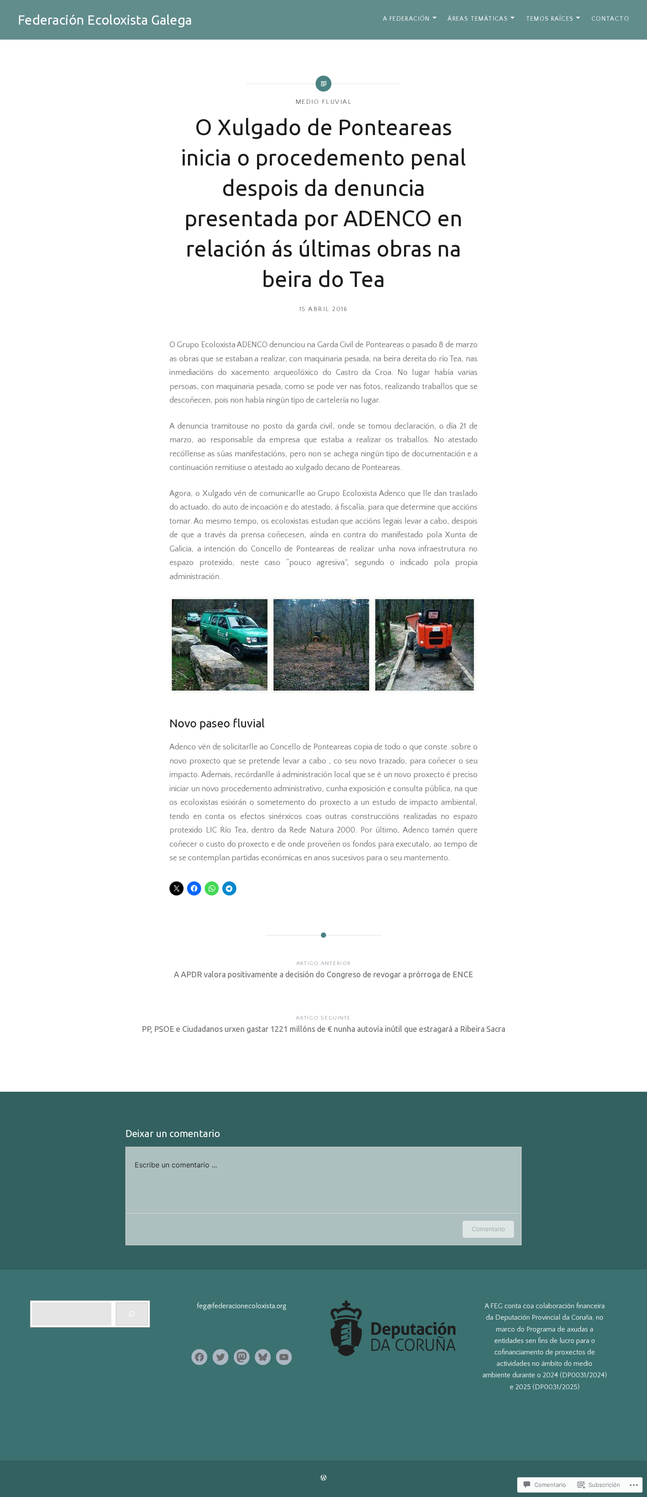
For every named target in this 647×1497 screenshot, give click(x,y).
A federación (406, 18)
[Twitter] (220, 1357)
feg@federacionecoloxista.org (242, 1306)
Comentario (488, 1229)
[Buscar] (132, 1314)
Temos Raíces (550, 18)
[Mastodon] (242, 1357)
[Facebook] (199, 1357)
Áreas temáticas (478, 18)
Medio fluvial (323, 102)
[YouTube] (284, 1357)
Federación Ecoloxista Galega (105, 19)
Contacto (610, 18)
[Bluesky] (263, 1357)
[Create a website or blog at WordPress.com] (323, 1478)
